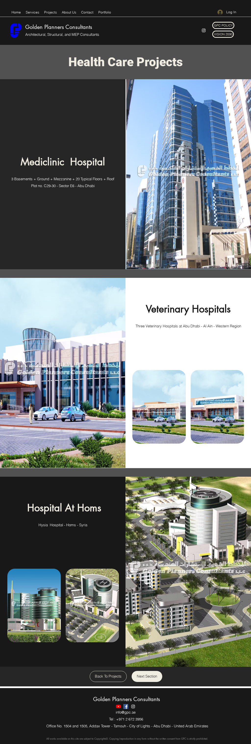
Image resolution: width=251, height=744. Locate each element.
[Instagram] (203, 30)
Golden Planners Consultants (58, 27)
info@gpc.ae (126, 712)
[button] (223, 25)
